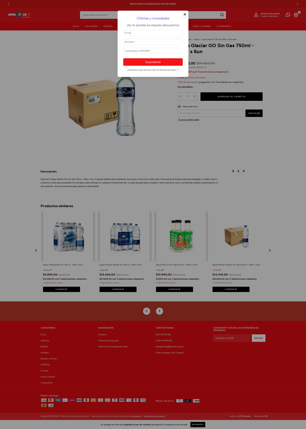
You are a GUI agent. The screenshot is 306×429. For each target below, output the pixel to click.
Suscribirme (153, 62)
